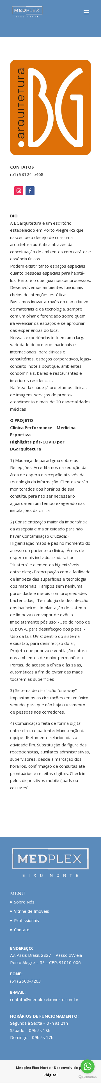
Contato (21, 929)
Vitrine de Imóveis (31, 911)
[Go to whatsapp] (88, 1066)
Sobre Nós (24, 902)
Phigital (50, 1075)
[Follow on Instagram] (18, 190)
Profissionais (26, 920)
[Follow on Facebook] (30, 190)
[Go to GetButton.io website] (88, 1077)
